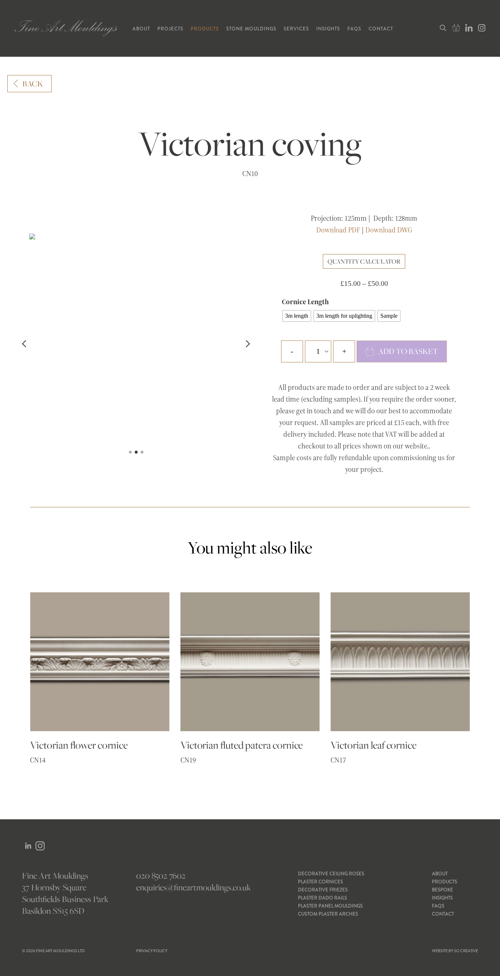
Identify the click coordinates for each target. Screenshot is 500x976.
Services (296, 28)
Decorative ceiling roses (331, 873)
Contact (381, 28)
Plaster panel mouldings (330, 905)
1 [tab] (130, 452)
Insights (328, 28)
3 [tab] (142, 452)
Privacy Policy (151, 951)
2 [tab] (136, 452)
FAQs (354, 28)
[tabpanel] (136, 236)
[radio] (297, 315)
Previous (25, 343)
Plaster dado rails (322, 897)
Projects (170, 28)
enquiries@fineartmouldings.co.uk (193, 887)
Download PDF (338, 230)
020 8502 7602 (161, 876)
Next (246, 343)
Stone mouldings (251, 28)
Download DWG (388, 230)
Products (205, 28)
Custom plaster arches (328, 913)
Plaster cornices (320, 881)
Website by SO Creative (455, 951)
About (141, 28)
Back (32, 83)
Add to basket (408, 351)
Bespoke (442, 889)
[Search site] (443, 28)
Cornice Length (305, 302)
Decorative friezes (323, 889)
